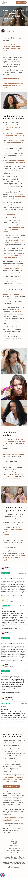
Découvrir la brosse (21, 2)
